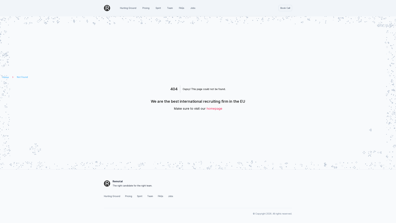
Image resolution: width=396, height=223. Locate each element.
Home (5, 77)
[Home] (107, 8)
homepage (214, 108)
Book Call (285, 8)
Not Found (22, 77)
